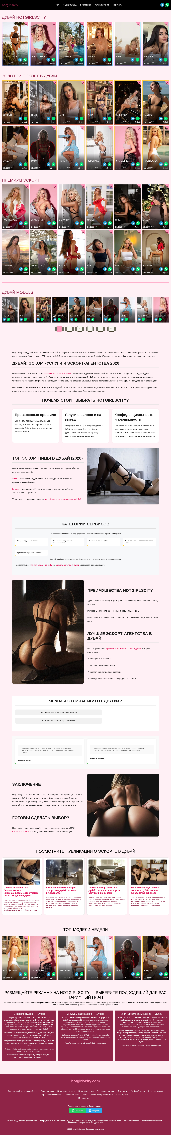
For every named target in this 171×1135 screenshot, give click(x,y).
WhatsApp (79, 1111)
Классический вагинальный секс (23, 1091)
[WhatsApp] (25, 60)
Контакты (117, 5)
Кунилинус (122, 1091)
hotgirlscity (10, 5)
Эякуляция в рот (86, 1091)
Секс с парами (47, 1091)
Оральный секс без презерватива (97, 1095)
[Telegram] (162, 5)
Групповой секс (71, 1095)
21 (111, 329)
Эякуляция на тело (105, 1091)
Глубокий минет (137, 1091)
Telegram (95, 1111)
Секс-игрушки (122, 1095)
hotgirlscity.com (85, 1081)
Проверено (85, 5)
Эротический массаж (51, 1095)
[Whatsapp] (167, 5)
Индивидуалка (69, 5)
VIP (57, 5)
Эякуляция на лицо (66, 1091)
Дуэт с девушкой (155, 1091)
